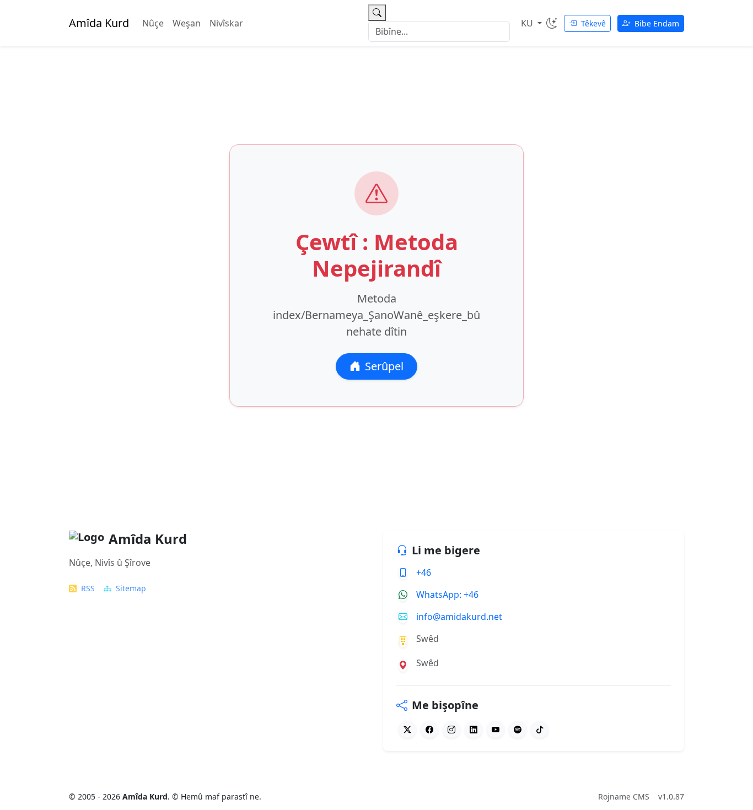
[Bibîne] (377, 12)
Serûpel (384, 366)
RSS (88, 588)
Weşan (187, 23)
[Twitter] (407, 729)
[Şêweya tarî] (552, 23)
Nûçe (153, 23)
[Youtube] (495, 729)
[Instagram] (451, 729)
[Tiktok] (539, 729)
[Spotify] (517, 729)
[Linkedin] (473, 729)
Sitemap (131, 588)
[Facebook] (429, 729)
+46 (423, 572)
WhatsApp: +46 (447, 594)
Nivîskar (226, 23)
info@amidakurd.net (459, 617)
